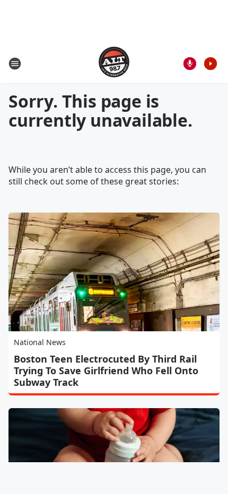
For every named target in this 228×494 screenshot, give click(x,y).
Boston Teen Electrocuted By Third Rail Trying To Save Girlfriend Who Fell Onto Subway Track (106, 370)
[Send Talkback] (189, 63)
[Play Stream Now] (210, 63)
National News (40, 342)
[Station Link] (114, 63)
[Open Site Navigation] (14, 63)
